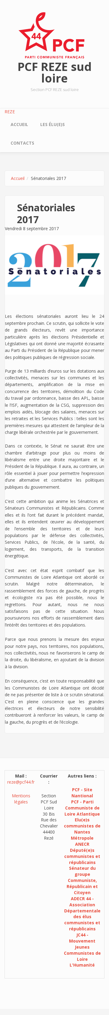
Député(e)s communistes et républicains (82, 856)
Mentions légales (21, 799)
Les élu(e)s (52, 124)
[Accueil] (54, 35)
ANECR (82, 844)
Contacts (22, 143)
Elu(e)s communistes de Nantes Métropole (82, 829)
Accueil (19, 124)
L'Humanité (82, 965)
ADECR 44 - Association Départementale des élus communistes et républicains (82, 914)
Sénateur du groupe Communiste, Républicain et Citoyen (82, 880)
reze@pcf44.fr (21, 782)
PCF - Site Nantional (82, 793)
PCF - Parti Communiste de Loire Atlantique (82, 808)
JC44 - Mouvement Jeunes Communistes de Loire (82, 947)
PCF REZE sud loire (55, 72)
